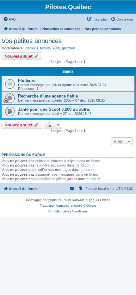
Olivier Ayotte (62, 85)
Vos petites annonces (32, 40)
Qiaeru (91, 205)
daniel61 (32, 48)
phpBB (53, 200)
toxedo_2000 (50, 48)
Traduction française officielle (61, 205)
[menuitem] (9, 19)
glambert (68, 48)
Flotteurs (26, 80)
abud (55, 114)
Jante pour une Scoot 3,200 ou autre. (54, 109)
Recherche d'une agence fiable (48, 96)
